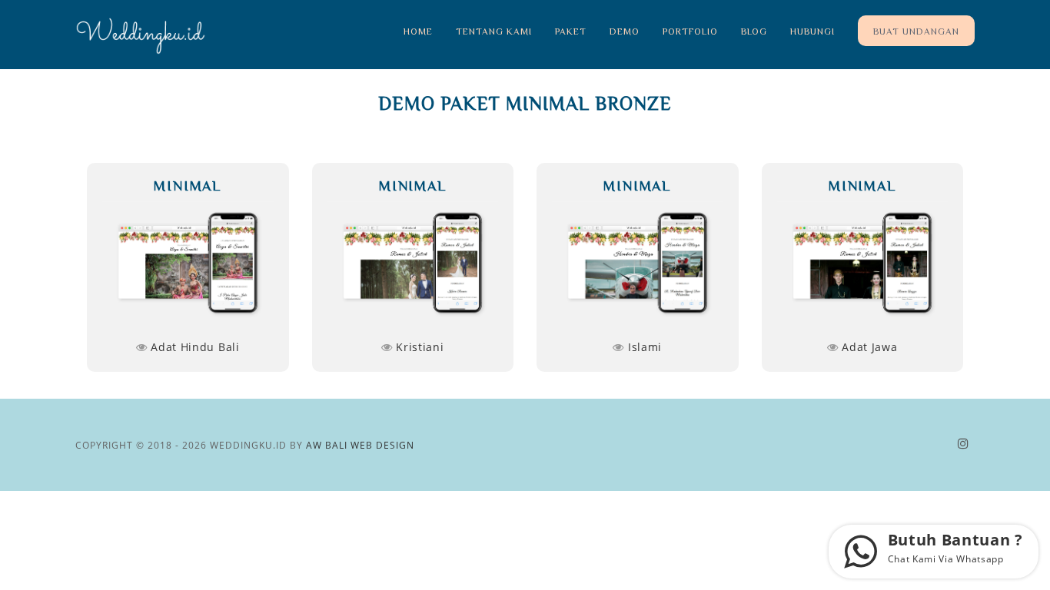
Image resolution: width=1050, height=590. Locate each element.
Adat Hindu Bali (194, 347)
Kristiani (418, 347)
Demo (625, 30)
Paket (570, 30)
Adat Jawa (868, 347)
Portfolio (690, 30)
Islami (643, 347)
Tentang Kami (494, 30)
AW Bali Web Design (360, 445)
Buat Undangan (916, 30)
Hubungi (812, 30)
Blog (754, 30)
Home (418, 30)
